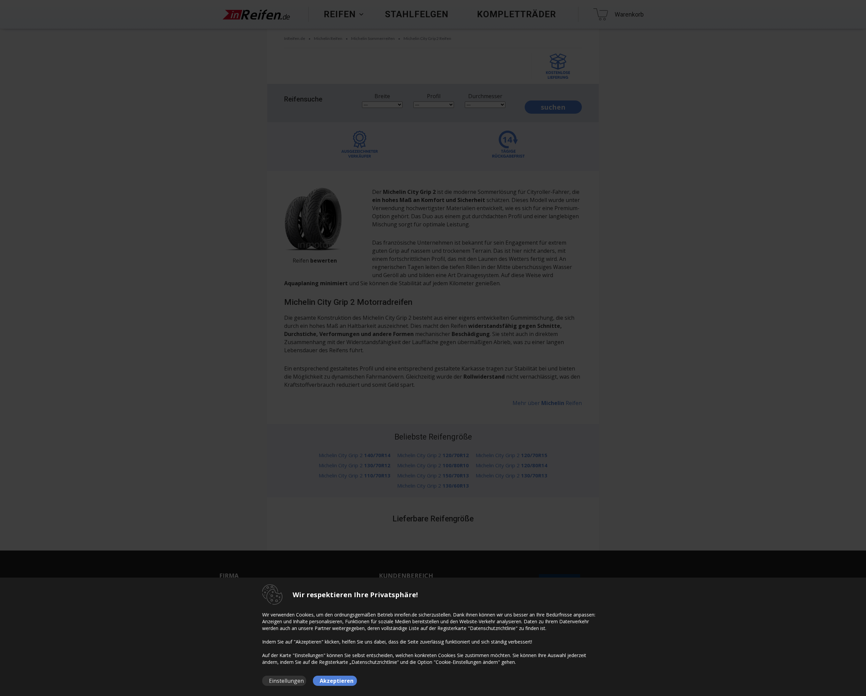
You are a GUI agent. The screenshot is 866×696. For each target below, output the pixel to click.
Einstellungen (286, 680)
